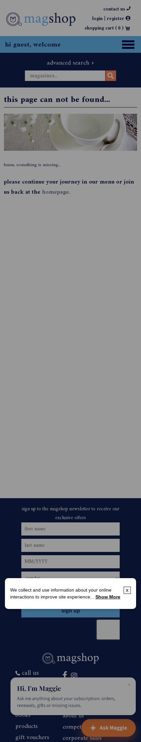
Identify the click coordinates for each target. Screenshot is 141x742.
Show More (107, 596)
